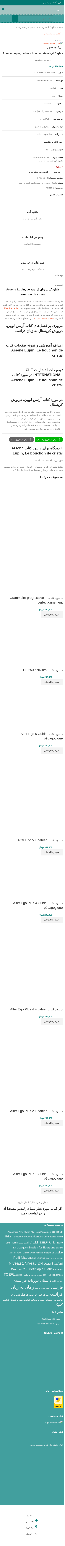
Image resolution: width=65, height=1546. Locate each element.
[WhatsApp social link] (8, 3)
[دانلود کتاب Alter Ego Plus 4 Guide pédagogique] (44, 874)
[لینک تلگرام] (4, 3)
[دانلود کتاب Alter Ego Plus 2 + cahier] (44, 1043)
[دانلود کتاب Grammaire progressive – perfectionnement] (41, 506)
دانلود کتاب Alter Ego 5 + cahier (40, 840)
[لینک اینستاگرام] (18, 3)
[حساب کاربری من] (10, 10)
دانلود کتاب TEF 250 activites (42, 670)
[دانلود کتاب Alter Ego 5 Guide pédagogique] (43, 704)
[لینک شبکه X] (22, 3)
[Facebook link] (26, 3)
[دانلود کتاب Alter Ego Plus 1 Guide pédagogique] (44, 1145)
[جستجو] (15, 18)
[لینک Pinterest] (11, 3)
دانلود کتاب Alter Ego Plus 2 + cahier (36, 1111)
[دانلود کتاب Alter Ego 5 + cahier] (44, 772)
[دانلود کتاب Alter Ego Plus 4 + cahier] (44, 941)
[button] (52, 614)
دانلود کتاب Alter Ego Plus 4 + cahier (36, 1009)
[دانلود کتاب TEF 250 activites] (41, 639)
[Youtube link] (15, 3)
